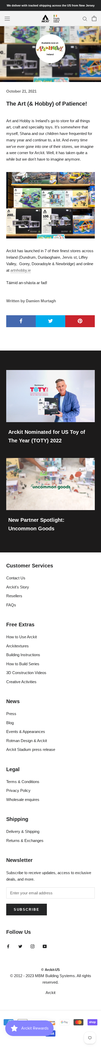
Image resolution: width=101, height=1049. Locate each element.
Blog (10, 723)
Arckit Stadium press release (30, 749)
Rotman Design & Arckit (26, 740)
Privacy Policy (18, 790)
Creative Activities (21, 682)
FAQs (11, 605)
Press (11, 713)
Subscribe (26, 909)
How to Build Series (22, 664)
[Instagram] (32, 946)
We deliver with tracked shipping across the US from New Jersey (51, 5)
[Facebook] (8, 946)
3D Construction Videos (26, 672)
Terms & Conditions (22, 781)
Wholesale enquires (22, 799)
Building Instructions (23, 655)
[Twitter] (20, 946)
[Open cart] (94, 18)
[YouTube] (45, 946)
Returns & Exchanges (25, 840)
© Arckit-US (50, 970)
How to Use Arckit (21, 637)
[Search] (85, 18)
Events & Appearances (25, 731)
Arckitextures (17, 646)
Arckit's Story (17, 587)
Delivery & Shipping (22, 831)
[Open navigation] (7, 18)
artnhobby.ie (20, 270)
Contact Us (15, 578)
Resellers (14, 596)
